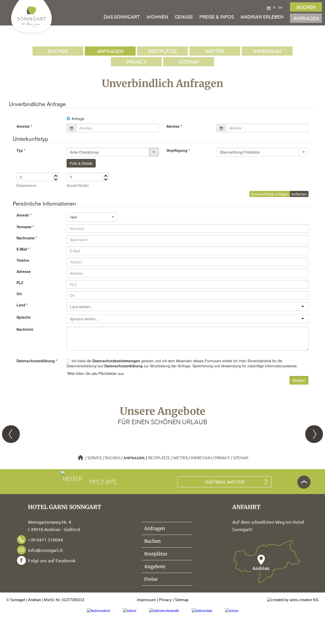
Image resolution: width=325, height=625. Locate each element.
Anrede (24, 215)
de (269, 7)
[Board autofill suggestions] (303, 152)
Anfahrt (266, 561)
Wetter (214, 51)
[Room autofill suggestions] (154, 152)
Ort (19, 293)
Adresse (24, 271)
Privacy (136, 61)
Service (94, 457)
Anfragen (306, 18)
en (280, 7)
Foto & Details (81, 163)
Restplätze (162, 51)
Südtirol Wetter (224, 481)
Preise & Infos (216, 16)
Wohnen (157, 16)
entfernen (299, 193)
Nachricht (25, 329)
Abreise (174, 126)
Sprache (24, 317)
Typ (21, 150)
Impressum (267, 51)
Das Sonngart (122, 16)
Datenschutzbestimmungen (116, 360)
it (274, 7)
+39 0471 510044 (45, 539)
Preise (151, 579)
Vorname (25, 226)
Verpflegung (178, 150)
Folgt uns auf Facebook (51, 560)
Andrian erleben (262, 16)
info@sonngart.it (45, 550)
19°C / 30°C (102, 481)
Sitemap (188, 61)
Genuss (184, 16)
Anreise (24, 126)
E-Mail (23, 249)
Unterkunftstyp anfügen (269, 193)
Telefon (23, 260)
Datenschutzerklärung (123, 365)
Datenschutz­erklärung (37, 360)
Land (22, 304)
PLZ (20, 282)
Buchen (306, 7)
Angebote (154, 566)
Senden (299, 380)
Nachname (27, 237)
